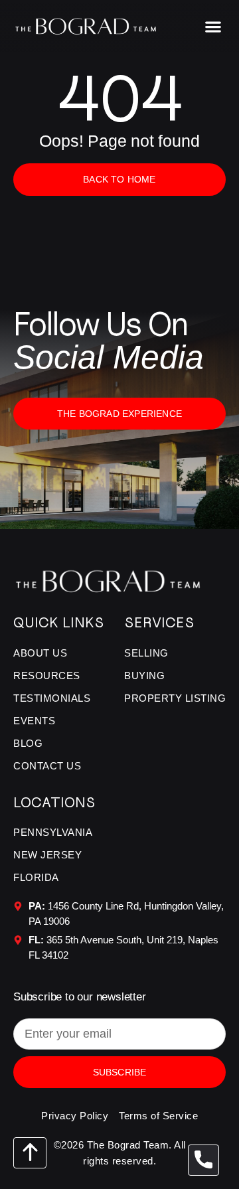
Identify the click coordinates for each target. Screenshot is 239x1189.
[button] (213, 26)
